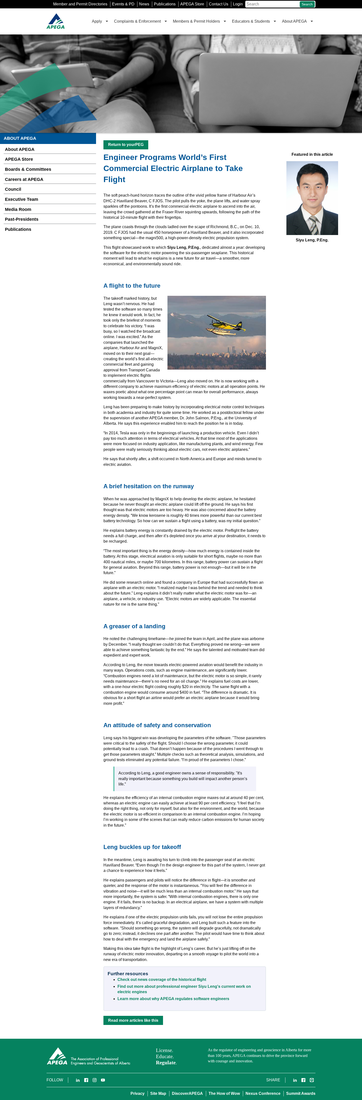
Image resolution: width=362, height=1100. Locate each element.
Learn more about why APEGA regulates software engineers (173, 999)
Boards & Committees (28, 169)
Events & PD (123, 4)
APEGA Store (192, 4)
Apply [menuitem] (97, 21)
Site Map (158, 1093)
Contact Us (218, 4)
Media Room (18, 209)
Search (307, 4)
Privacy (138, 1093)
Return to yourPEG (126, 144)
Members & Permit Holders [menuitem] (196, 21)
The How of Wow (224, 1093)
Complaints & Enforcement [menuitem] (137, 21)
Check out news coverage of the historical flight (161, 979)
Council (13, 189)
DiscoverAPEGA (187, 1093)
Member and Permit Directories (80, 4)
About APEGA (19, 149)
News (144, 4)
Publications (165, 4)
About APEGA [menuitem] (294, 21)
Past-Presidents (21, 219)
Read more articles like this (133, 1020)
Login (238, 4)
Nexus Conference (263, 1093)
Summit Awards (300, 1093)
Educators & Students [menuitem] (251, 21)
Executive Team (21, 199)
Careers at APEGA (24, 179)
